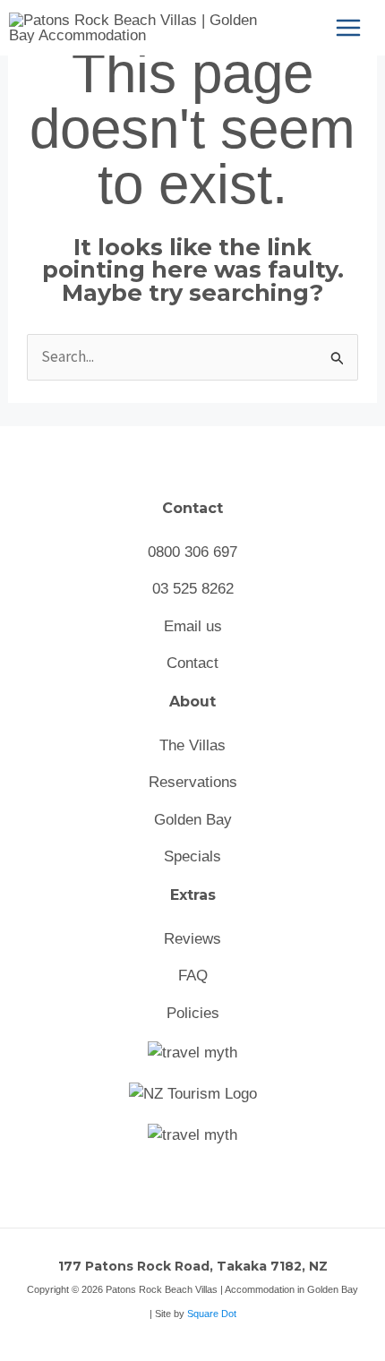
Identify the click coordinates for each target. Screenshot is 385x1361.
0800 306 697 (192, 552)
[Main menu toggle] (348, 28)
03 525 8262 (193, 588)
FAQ (193, 975)
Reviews (192, 938)
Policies (193, 1013)
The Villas (192, 745)
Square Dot (211, 1313)
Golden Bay (193, 819)
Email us (193, 626)
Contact (192, 663)
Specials (192, 856)
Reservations (193, 782)
